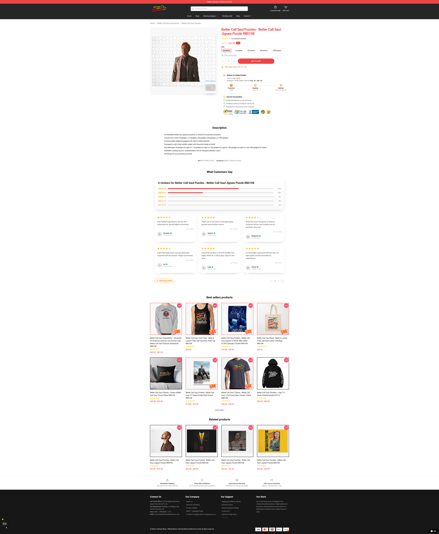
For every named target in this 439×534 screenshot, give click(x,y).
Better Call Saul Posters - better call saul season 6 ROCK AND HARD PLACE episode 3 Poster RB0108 (235, 341)
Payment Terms (227, 505)
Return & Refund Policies (230, 508)
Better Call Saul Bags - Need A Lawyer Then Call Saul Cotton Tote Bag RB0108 (272, 341)
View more (219, 410)
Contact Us (225, 511)
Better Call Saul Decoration (168, 23)
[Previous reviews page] (271, 281)
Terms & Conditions (193, 505)
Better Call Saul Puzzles (191, 23)
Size (222, 47)
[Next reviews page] (282, 281)
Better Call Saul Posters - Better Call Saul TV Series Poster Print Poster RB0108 (200, 395)
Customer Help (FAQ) (229, 514)
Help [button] (435, 531)
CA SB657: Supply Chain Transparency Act (201, 514)
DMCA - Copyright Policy (194, 511)
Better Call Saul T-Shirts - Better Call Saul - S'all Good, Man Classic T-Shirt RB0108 (236, 395)
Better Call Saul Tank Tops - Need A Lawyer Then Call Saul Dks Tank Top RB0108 (200, 341)
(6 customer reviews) (238, 39)
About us (189, 501)
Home (152, 23)
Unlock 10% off (5, 524)
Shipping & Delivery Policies (231, 501)
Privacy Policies (191, 508)
